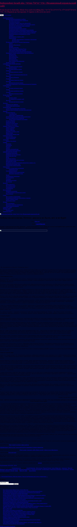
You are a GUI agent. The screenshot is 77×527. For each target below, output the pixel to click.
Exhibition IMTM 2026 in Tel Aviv (11, 518)
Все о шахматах (7, 189)
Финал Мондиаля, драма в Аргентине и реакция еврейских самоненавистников (23, 498)
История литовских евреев (16, 88)
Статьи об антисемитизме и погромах (15, 108)
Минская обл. (12, 54)
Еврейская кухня (13, 169)
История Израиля (10, 112)
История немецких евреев (15, 72)
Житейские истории (11, 180)
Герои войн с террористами (16, 115)
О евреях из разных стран (12, 131)
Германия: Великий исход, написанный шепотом (15, 502)
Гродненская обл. (13, 59)
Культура (8, 146)
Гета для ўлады (12, 452)
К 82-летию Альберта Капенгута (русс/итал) (14, 499)
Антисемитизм (7, 107)
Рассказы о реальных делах (16, 173)
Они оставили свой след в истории (15, 160)
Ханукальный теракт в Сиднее (11, 521)
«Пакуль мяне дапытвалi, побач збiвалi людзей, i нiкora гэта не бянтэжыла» (38, 450)
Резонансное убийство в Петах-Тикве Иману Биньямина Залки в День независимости (25, 503)
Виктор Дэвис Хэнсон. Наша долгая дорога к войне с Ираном (19, 513)
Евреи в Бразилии (10, 138)
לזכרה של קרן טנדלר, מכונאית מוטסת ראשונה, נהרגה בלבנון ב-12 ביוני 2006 (20, 507)
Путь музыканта (10, 203)
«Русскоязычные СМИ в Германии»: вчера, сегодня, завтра (18, 504)
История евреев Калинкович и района (16, 19)
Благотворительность (11, 171)
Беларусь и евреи (10, 62)
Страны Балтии (7, 85)
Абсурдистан (39, 468)
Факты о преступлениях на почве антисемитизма (18, 110)
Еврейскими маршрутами (12, 134)
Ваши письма (12, 38)
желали (40, 463)
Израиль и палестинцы (12, 123)
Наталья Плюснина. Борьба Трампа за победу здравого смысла (19, 511)
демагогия (64, 468)
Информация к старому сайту (16, 36)
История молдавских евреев (16, 101)
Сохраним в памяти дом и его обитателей (19, 23)
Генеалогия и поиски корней (13, 165)
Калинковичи (9, 188)
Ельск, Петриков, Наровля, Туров (17, 49)
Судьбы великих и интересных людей (15, 192)
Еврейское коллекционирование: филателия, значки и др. (20, 162)
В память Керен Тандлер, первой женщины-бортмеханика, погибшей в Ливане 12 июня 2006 (27, 506)
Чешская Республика (11, 68)
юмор (16, 470)
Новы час (37, 221)
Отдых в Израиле (10, 120)
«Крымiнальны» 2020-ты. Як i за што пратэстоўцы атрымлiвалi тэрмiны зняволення (21, 447)
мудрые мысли (46, 469)
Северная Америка (8, 135)
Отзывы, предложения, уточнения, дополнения (24, 39)
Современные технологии (12, 176)
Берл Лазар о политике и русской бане (13, 510)
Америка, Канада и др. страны (11, 126)
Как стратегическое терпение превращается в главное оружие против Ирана (22, 491)
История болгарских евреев (16, 82)
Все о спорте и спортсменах (13, 196)
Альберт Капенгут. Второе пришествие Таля (14, 515)
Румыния (8, 78)
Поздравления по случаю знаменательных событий (22, 32)
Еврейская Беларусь (8, 17)
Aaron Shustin (32, 470)
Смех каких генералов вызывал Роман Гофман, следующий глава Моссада (22, 522)
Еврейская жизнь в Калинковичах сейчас (19, 34)
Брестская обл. (12, 58)
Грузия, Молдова (7, 95)
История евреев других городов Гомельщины (17, 42)
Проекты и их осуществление (16, 172)
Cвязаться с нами (7, 207)
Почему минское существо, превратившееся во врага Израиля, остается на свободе (24, 495)
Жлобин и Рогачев (13, 47)
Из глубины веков (10, 185)
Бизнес (8, 175)
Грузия (7, 96)
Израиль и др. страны (11, 124)
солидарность (65, 469)
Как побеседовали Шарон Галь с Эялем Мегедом (15, 489)
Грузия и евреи (13, 97)
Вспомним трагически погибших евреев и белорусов (22, 31)
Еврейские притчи (11, 158)
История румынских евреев (16, 80)
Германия (8, 70)
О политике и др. (10, 187)
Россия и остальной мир (12, 149)
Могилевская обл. (13, 57)
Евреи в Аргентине (11, 137)
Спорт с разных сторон (12, 199)
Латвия (8, 89)
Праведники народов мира (13, 105)
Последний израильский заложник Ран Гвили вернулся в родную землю (21, 519)
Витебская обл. (13, 55)
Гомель (11, 43)
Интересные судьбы (11, 161)
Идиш (7, 157)
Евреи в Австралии (11, 141)
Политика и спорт (10, 200)
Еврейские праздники (11, 153)
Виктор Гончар (47, 468)
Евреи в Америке (10, 127)
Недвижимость (10, 177)
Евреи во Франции (14, 77)
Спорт (4, 195)
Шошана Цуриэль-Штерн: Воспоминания (13, 523)
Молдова (8, 100)
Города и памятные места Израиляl (15, 118)
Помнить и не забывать (12, 104)
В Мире (5, 142)
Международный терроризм (13, 150)
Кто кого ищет (15, 40)
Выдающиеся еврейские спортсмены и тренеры (18, 198)
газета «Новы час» (56, 468)
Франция (8, 76)
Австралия (5, 139)
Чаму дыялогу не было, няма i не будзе (19, 444)
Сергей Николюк (40, 224)
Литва (7, 87)
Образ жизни (6, 166)
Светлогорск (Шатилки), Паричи (17, 50)
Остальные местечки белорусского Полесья (20, 51)
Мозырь (11, 46)
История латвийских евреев (16, 91)
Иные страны (9, 133)
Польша (8, 65)
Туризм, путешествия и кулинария (15, 168)
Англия (8, 73)
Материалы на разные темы (13, 164)
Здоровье (8, 179)
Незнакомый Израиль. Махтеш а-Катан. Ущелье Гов (14, 476)
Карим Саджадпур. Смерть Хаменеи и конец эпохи (16, 517)
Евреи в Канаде (10, 129)
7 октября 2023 (13, 114)
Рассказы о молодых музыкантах (14, 204)
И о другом (9, 181)
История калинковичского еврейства (18, 20)
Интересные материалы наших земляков (19, 26)
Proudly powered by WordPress (7, 526)
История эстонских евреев (16, 93)
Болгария (8, 81)
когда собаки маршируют (11, 469)
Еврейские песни (10, 122)
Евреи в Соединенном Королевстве (18, 74)
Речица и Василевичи (14, 45)
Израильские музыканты (12, 206)
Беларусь (5, 183)
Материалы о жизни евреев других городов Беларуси (19, 53)
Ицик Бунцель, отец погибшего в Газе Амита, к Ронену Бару (18, 514)
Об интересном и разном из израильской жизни (18, 116)
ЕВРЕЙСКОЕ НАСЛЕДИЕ (10, 152)
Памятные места (7, 211)
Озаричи (11, 35)
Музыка (5, 202)
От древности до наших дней (16, 99)
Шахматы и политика (11, 191)
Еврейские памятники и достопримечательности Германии (21, 84)
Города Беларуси (10, 184)
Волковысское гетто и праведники (38, 476)
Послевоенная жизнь (14, 22)
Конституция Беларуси (25, 469)
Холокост (5, 103)
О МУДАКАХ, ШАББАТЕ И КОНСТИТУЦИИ (15, 494)
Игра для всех (9, 194)
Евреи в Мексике (10, 130)
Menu (2, 15)
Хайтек (8, 147)
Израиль (5, 111)
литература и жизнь (36, 469)
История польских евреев (15, 66)
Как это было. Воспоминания (16, 61)
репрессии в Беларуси (56, 469)
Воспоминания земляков (15, 27)
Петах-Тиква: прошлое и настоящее (18, 119)
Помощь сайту (6, 208)
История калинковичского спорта (17, 28)
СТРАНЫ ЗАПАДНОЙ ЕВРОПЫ (12, 64)
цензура (12, 470)
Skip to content (7, 15)
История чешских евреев (15, 69)
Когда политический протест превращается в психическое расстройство (21, 492)
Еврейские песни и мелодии (13, 154)
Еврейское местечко (11, 156)
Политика (8, 143)
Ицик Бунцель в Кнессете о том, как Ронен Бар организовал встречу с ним (22, 500)
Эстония (8, 92)
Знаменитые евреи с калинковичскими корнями (21, 30)
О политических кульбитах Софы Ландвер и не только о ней (18, 496)
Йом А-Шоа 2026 (7, 508)
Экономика (9, 145)
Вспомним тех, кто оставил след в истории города (22, 24)
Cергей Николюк (31, 468)
